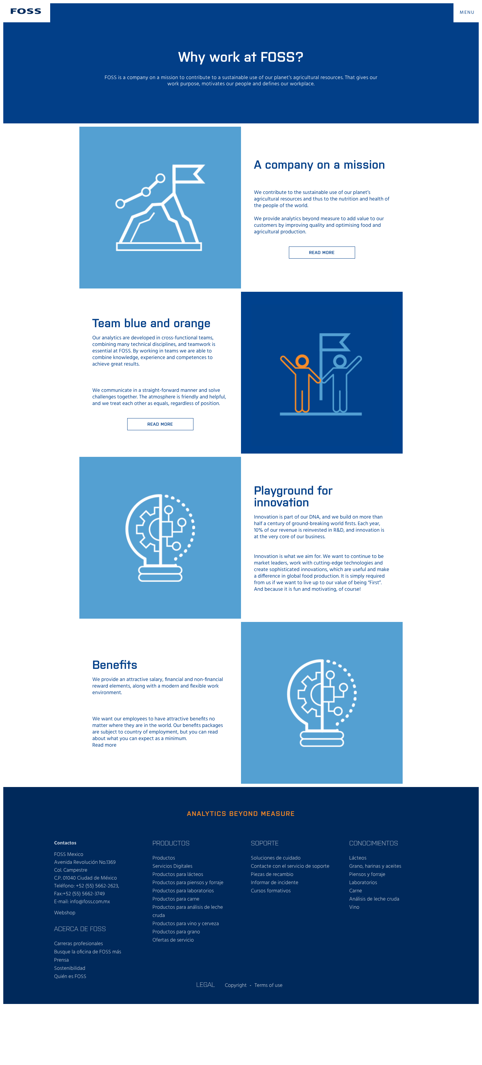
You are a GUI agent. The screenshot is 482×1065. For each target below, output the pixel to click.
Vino (354, 907)
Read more (321, 252)
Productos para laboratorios (183, 891)
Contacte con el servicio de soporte (290, 866)
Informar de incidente (274, 883)
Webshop (64, 913)
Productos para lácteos (177, 874)
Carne (355, 891)
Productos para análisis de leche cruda (187, 911)
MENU (467, 12)
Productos (163, 858)
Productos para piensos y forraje (187, 883)
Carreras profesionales (78, 944)
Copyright (236, 985)
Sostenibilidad (69, 968)
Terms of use (268, 985)
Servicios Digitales (172, 866)
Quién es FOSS (70, 976)
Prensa (61, 960)
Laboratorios (363, 883)
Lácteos (358, 858)
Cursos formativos (271, 891)
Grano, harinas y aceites (375, 866)
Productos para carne (175, 899)
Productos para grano (176, 932)
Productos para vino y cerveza (185, 924)
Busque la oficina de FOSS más (87, 952)
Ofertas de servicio (173, 940)
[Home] (26, 11)
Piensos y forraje (367, 874)
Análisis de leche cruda (374, 899)
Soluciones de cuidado (276, 858)
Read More (160, 424)
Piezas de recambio (272, 874)
